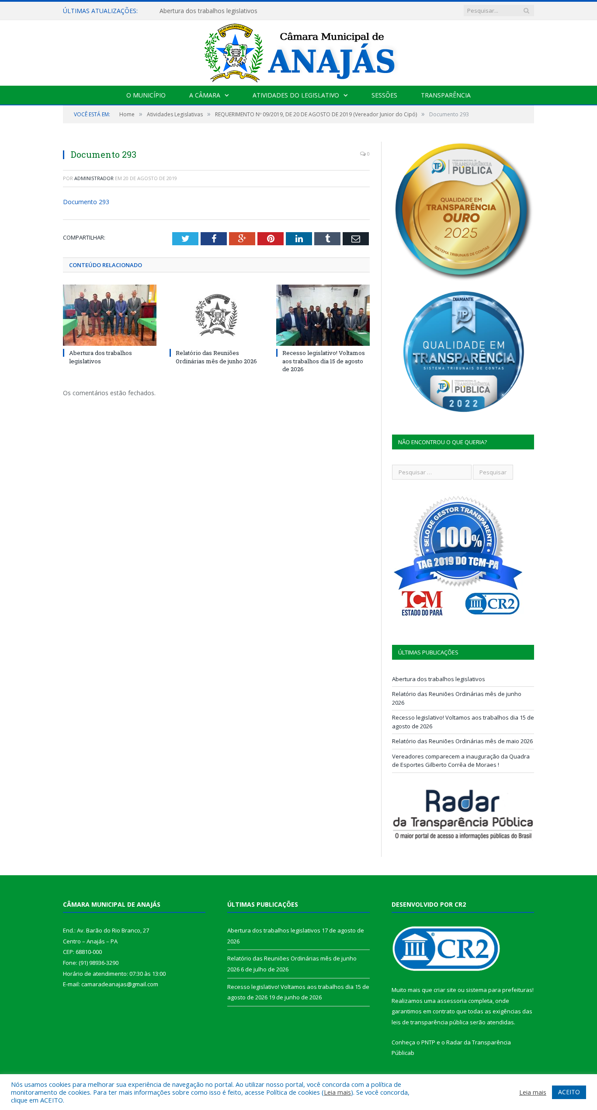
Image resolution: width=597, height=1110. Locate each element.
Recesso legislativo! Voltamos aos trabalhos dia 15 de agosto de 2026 (323, 360)
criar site (445, 990)
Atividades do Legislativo (296, 95)
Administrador (94, 178)
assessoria (452, 1001)
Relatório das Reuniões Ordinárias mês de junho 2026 (236, 11)
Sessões (384, 95)
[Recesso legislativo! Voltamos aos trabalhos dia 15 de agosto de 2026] (323, 315)
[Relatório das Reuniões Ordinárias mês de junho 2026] (216, 315)
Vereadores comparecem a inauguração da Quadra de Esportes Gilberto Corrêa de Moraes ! (461, 760)
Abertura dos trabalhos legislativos (100, 357)
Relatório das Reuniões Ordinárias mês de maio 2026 (462, 741)
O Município (146, 95)
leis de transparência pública (430, 1022)
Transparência (446, 95)
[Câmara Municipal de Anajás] (298, 51)
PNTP (428, 1042)
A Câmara (204, 95)
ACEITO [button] (569, 1092)
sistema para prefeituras (499, 990)
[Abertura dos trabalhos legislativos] (109, 315)
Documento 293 (86, 202)
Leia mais (337, 1092)
